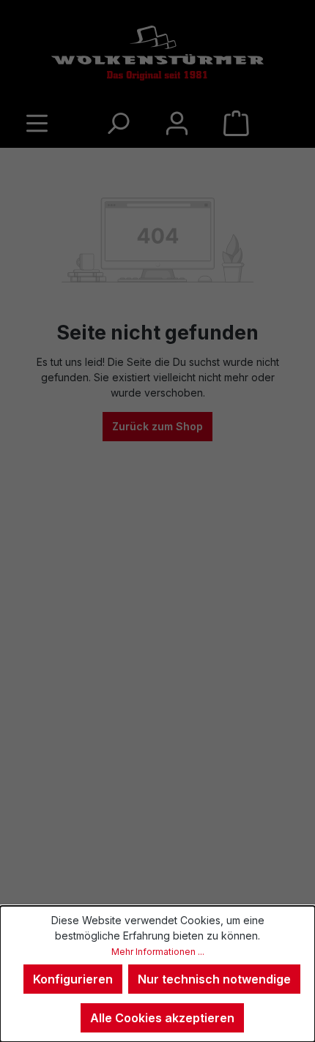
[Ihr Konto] (177, 122)
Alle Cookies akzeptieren (162, 1018)
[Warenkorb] (236, 122)
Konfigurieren (73, 979)
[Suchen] (117, 123)
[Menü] (37, 123)
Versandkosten (262, 868)
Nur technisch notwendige (214, 979)
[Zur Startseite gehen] (157, 53)
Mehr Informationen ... (157, 951)
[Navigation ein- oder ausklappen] (292, 491)
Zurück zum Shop (157, 426)
